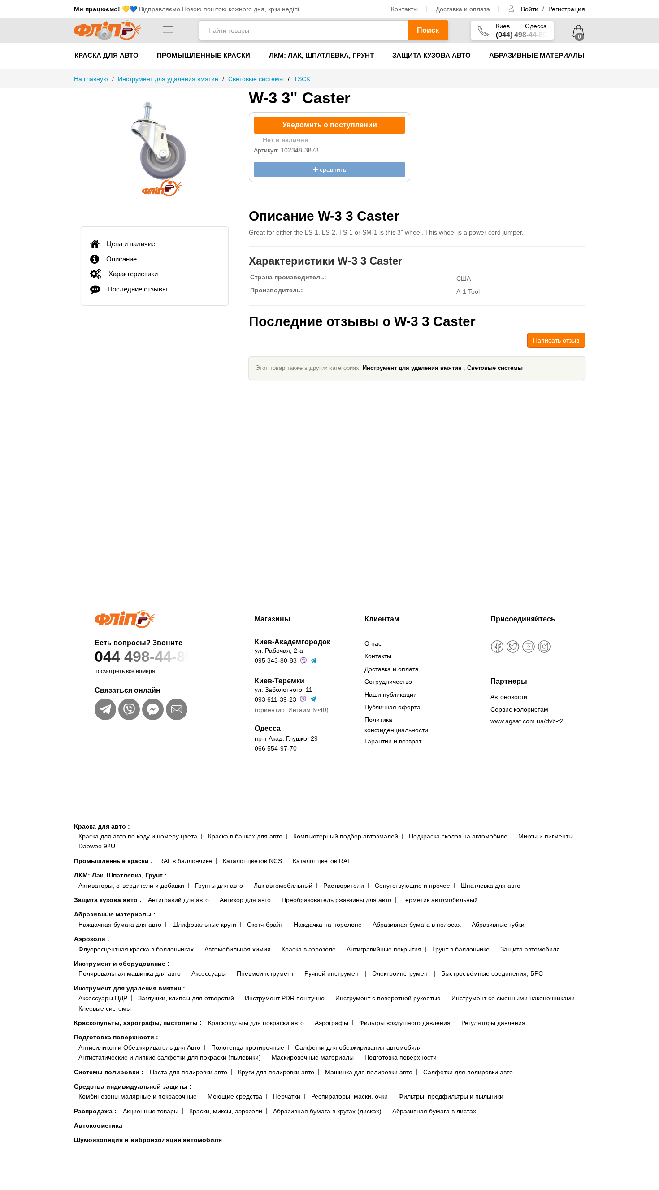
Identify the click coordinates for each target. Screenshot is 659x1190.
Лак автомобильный (283, 885)
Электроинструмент (401, 973)
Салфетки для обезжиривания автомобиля (358, 1047)
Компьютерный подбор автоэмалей (345, 836)
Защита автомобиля (530, 949)
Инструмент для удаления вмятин (412, 368)
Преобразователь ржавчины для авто (336, 899)
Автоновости (508, 696)
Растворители (343, 885)
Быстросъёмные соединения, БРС (492, 973)
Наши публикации (390, 694)
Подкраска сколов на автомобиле (458, 836)
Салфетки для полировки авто (468, 1072)
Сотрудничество (388, 681)
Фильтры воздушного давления (405, 1022)
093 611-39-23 (275, 699)
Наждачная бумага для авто (119, 924)
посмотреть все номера (125, 671)
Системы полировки (108, 1072)
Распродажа (95, 1111)
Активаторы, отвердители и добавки (131, 885)
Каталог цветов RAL (322, 860)
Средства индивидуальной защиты (132, 1086)
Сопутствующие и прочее (412, 885)
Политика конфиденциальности (396, 724)
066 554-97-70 (276, 748)
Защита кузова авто (431, 55)
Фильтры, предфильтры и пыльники (451, 1096)
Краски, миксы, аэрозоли (225, 1111)
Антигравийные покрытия (384, 949)
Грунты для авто (219, 885)
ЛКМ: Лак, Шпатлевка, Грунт (321, 55)
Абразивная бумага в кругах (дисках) (327, 1111)
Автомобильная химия (237, 949)
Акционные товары (150, 1111)
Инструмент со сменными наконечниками (513, 998)
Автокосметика (98, 1125)
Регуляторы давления (493, 1022)
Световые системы (495, 368)
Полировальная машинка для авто (129, 973)
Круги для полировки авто (276, 1072)
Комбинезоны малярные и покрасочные (137, 1096)
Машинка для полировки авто (368, 1072)
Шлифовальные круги (204, 924)
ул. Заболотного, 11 (283, 689)
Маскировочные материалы (313, 1057)
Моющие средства (235, 1096)
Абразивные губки (498, 924)
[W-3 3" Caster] (155, 153)
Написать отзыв (556, 340)
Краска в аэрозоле (309, 949)
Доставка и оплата (463, 9)
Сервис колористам (519, 709)
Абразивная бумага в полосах (417, 924)
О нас (373, 643)
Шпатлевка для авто (490, 885)
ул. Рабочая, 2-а (279, 650)
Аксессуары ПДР (102, 998)
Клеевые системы (104, 1008)
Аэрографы (331, 1022)
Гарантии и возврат (392, 741)
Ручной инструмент (332, 973)
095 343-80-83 (276, 660)
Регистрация (566, 9)
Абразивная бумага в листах (434, 1111)
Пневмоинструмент (265, 973)
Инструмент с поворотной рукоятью (388, 998)
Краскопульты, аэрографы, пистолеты (138, 1022)
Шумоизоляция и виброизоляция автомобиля (148, 1139)
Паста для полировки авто (188, 1072)
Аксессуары (208, 973)
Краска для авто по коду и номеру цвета (137, 836)
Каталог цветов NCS (252, 860)
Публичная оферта (392, 707)
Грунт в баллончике (461, 949)
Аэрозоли (91, 938)
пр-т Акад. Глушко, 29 (286, 738)
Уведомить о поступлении (329, 125)
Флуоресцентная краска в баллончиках (136, 949)
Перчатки (286, 1096)
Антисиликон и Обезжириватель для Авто (139, 1047)
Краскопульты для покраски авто (256, 1022)
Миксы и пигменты (545, 836)
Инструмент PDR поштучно (285, 998)
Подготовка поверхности (116, 1037)
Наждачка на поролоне (328, 924)
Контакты (404, 9)
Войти (530, 9)
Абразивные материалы (537, 55)
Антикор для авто (245, 899)
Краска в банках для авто (245, 836)
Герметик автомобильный (440, 899)
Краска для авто (106, 55)
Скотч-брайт (265, 924)
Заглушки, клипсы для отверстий (186, 998)
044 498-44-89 (144, 656)
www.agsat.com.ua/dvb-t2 (527, 721)
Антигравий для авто (178, 899)
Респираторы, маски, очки (349, 1096)
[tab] (154, 244)
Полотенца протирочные (247, 1047)
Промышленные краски (203, 55)
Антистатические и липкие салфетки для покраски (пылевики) (169, 1057)
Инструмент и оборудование (121, 963)
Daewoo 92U (96, 846)
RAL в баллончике (185, 860)
